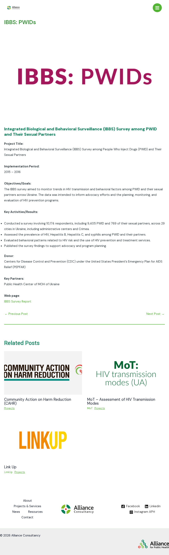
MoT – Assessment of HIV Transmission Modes (121, 401)
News (16, 512)
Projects (9, 408)
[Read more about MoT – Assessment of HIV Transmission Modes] (126, 373)
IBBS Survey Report (17, 302)
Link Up (11, 467)
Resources (35, 512)
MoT (90, 408)
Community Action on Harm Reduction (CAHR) (37, 401)
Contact (27, 517)
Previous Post (16, 314)
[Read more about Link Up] (43, 440)
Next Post (155, 314)
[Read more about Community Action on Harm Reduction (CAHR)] (43, 373)
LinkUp (8, 472)
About (27, 501)
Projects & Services (27, 506)
